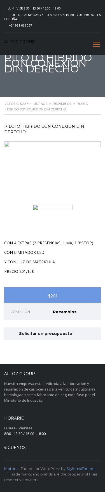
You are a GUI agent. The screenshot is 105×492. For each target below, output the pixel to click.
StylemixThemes (81, 468)
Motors (10, 468)
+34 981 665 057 (20, 25)
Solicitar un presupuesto (45, 333)
